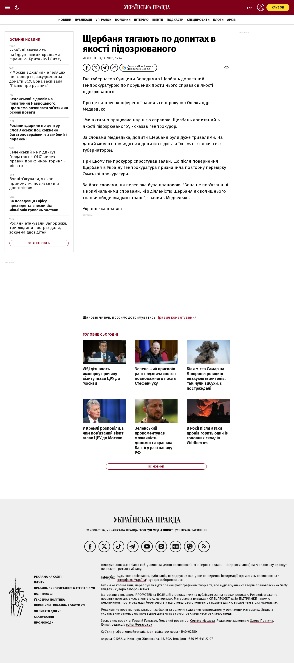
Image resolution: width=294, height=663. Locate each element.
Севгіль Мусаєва (202, 621)
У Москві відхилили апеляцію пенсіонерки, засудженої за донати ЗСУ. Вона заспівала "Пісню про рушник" (37, 79)
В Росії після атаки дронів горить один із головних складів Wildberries (207, 435)
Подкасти (175, 20)
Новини (64, 20)
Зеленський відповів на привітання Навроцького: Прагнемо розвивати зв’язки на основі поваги (38, 106)
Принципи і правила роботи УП (59, 605)
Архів (231, 20)
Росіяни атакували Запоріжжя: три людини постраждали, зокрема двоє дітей (38, 228)
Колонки (122, 20)
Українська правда (102, 208)
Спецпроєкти (198, 20)
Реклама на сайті (48, 576)
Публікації (83, 20)
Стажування (44, 616)
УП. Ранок (103, 20)
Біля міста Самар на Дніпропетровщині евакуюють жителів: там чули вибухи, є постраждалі (206, 379)
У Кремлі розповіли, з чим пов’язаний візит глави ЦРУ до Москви (103, 433)
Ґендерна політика (49, 599)
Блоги (218, 20)
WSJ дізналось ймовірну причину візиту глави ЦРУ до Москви (101, 376)
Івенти (157, 20)
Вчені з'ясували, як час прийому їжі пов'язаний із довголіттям (34, 183)
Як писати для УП (48, 611)
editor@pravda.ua (139, 625)
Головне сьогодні (100, 334)
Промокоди (44, 622)
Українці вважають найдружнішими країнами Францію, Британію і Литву (35, 54)
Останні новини (24, 39)
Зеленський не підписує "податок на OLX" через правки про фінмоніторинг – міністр (37, 159)
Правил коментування (176, 317)
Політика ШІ (43, 594)
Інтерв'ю (141, 20)
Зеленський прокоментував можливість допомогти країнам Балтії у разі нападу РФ (153, 440)
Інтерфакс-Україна (131, 580)
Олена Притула (261, 621)
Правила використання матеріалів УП (64, 588)
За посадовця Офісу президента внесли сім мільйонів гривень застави (33, 205)
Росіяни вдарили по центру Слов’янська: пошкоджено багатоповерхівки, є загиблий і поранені (38, 132)
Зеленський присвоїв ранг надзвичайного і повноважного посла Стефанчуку (155, 376)
